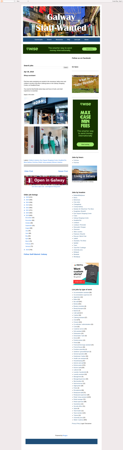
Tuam (75, 245)
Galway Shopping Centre (81, 218)
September (28, 225)
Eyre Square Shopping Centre (49, 160)
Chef (75, 320)
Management (77, 376)
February (28, 243)
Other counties (78, 231)
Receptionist (77, 390)
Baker (75, 299)
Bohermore (77, 200)
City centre (77, 202)
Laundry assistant (79, 374)
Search (49, 39)
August (27, 228)
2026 (27, 197)
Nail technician (78, 383)
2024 (27, 202)
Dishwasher (77, 333)
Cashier (76, 315)
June (27, 233)
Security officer (78, 406)
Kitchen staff (77, 367)
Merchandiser (78, 381)
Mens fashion (28, 162)
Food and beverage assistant (82, 345)
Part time (35, 162)
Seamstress (77, 404)
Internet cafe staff (79, 363)
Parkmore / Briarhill (79, 234)
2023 (27, 205)
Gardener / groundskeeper (81, 351)
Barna (75, 197)
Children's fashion (34, 160)
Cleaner (76, 322)
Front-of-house (78, 347)
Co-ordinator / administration (82, 324)
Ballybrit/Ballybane (79, 195)
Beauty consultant (79, 306)
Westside (76, 254)
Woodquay (77, 256)
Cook (75, 326)
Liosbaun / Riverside (80, 225)
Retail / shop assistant (44, 162)
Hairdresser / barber (79, 356)
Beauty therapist (78, 308)
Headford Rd (62, 160)
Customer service (79, 329)
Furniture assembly (79, 349)
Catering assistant (79, 317)
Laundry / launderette (80, 372)
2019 (27, 215)
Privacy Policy (76, 423)
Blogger (65, 435)
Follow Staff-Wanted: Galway (35, 254)
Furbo (75, 215)
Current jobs (39, 39)
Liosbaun (76, 222)
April (27, 238)
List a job (77, 39)
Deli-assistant (78, 331)
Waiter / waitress (78, 420)
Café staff (76, 313)
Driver (75, 338)
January (28, 246)
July (26, 230)
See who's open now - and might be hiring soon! (46, 186)
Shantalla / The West (80, 240)
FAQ (68, 39)
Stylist (75, 408)
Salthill (76, 238)
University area (78, 250)
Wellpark (76, 252)
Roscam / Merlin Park (80, 236)
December (28, 217)
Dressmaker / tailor (79, 335)
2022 (27, 207)
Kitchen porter (78, 365)
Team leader (77, 410)
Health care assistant (80, 358)
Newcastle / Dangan (80, 227)
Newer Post (63, 171)
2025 (27, 200)
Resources (59, 39)
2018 (27, 249)
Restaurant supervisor (80, 395)
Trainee (76, 415)
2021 (27, 210)
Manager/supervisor (79, 379)
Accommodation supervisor (82, 295)
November (28, 220)
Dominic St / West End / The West (84, 209)
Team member (78, 413)
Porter (75, 388)
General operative (79, 354)
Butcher (76, 310)
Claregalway (77, 204)
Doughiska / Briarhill (80, 211)
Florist (75, 342)
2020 (27, 213)
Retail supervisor (79, 401)
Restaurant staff (78, 392)
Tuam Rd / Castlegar (80, 247)
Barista (76, 304)
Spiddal (76, 243)
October (27, 223)
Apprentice (77, 297)
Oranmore (77, 229)
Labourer (76, 370)
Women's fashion (57, 162)
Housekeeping (78, 360)
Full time (76, 160)
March (27, 241)
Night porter (77, 385)
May (26, 236)
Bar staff (76, 301)
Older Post (28, 171)
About (86, 39)
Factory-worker (78, 340)
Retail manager (78, 399)
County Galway (78, 206)
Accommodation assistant (81, 292)
